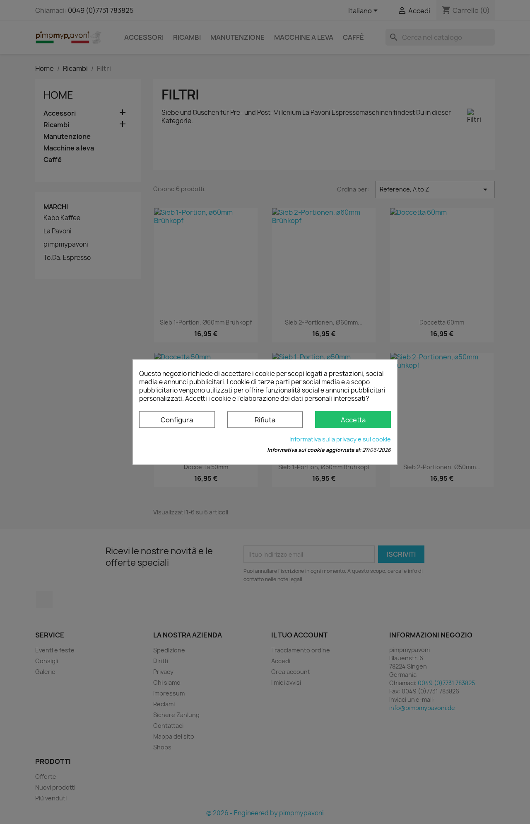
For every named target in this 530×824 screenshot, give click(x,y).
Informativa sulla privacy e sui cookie (340, 439)
